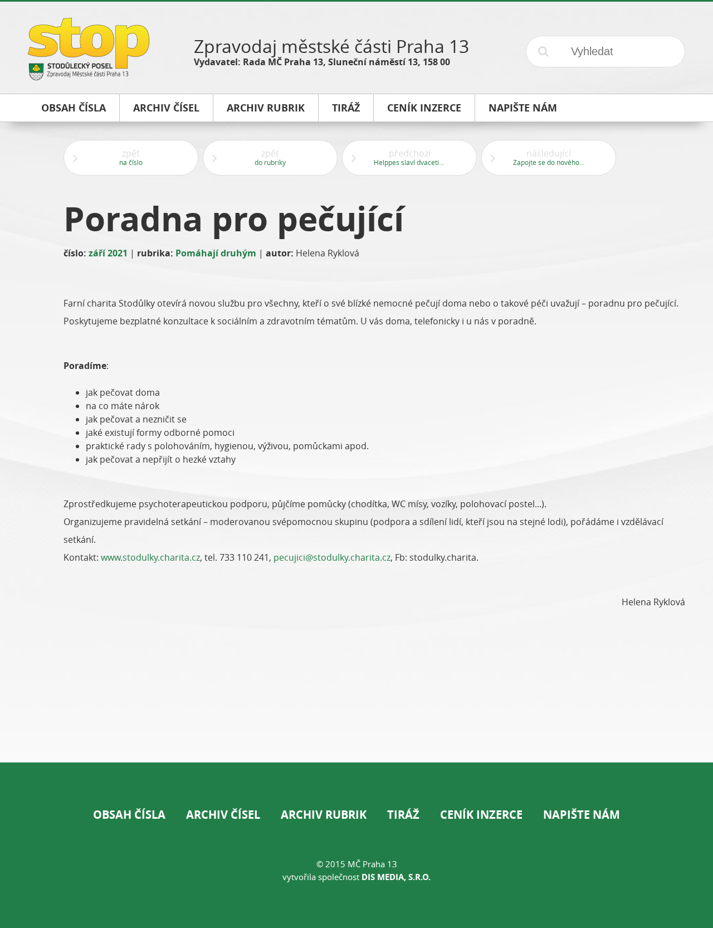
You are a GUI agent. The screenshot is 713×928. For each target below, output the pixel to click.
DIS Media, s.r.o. (396, 877)
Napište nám (581, 814)
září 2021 (108, 253)
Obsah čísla (129, 814)
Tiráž (403, 814)
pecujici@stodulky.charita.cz (332, 557)
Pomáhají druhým (215, 253)
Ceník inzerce (481, 814)
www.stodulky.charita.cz (150, 557)
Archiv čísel (223, 814)
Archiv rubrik (324, 814)
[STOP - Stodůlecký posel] (88, 76)
